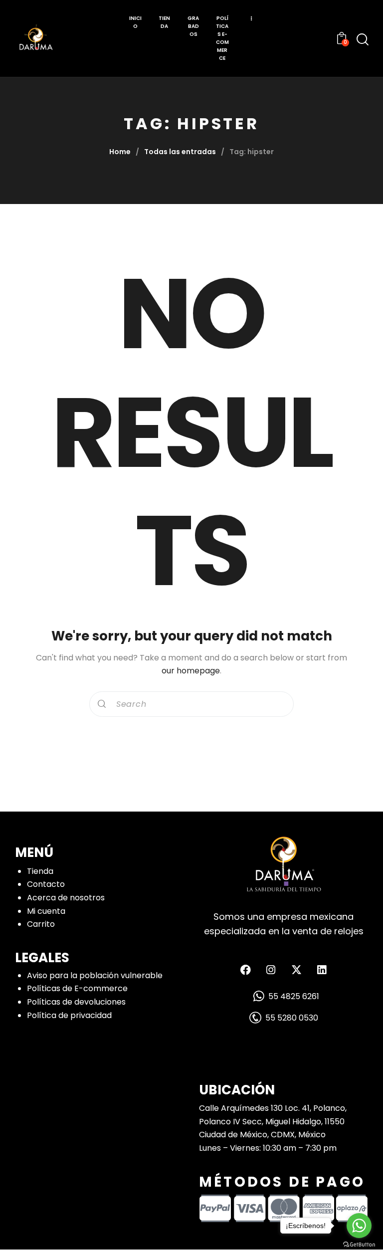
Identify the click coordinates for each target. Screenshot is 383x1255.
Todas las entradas (180, 152)
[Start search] (363, 39)
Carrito (41, 924)
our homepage (191, 670)
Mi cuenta (46, 911)
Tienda (40, 871)
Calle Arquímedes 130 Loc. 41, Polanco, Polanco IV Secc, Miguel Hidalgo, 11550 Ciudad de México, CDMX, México (273, 1121)
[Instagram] (270, 969)
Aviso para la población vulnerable (95, 975)
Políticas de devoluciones (76, 1002)
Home (120, 152)
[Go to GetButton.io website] (359, 1245)
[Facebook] (245, 969)
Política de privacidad (69, 1015)
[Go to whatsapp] (359, 1225)
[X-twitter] (296, 969)
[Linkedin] (321, 969)
